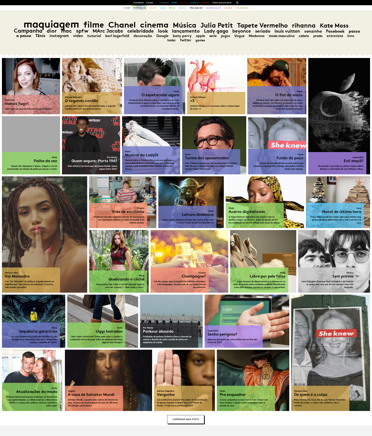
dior (52, 31)
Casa (163, 8)
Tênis (40, 35)
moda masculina (281, 36)
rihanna (304, 25)
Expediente (138, 2)
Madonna (256, 36)
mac (66, 31)
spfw (82, 31)
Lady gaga (216, 31)
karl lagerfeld (117, 35)
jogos (225, 36)
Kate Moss (334, 25)
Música (183, 8)
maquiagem (51, 24)
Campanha (28, 30)
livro (350, 36)
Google (162, 36)
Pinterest (206, 2)
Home (127, 8)
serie (213, 36)
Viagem (228, 8)
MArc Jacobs (108, 31)
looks (171, 40)
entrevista (335, 36)
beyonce (241, 31)
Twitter (174, 2)
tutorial (94, 35)
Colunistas (241, 8)
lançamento (186, 31)
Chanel (122, 25)
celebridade (140, 31)
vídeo (78, 35)
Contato (149, 2)
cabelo (304, 36)
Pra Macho (196, 8)
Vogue (239, 36)
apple (200, 36)
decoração (142, 36)
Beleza (153, 8)
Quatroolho (213, 8)
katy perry (182, 36)
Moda (172, 8)
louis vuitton (287, 31)
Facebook (164, 2)
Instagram (194, 2)
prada (317, 36)
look (163, 31)
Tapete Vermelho (262, 25)
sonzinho (313, 31)
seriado (262, 31)
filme (94, 25)
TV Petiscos (139, 8)
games (200, 40)
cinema (154, 25)
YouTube (183, 2)
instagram (59, 35)
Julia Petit (217, 25)
